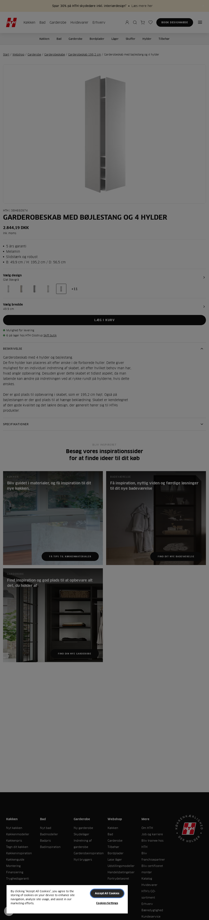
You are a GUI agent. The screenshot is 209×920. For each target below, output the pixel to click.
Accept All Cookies (107, 893)
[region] (67, 899)
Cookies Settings (107, 903)
